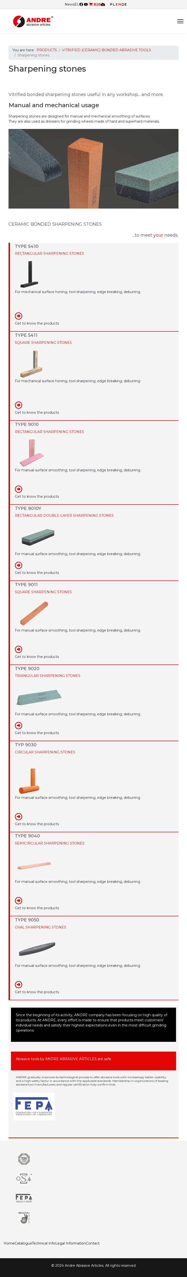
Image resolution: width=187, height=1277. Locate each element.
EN (119, 4)
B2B (97, 4)
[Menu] (180, 21)
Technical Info (43, 1243)
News (70, 4)
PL (113, 4)
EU (77, 4)
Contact (93, 1243)
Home (9, 1243)
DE (124, 4)
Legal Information (70, 1243)
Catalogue (23, 1243)
